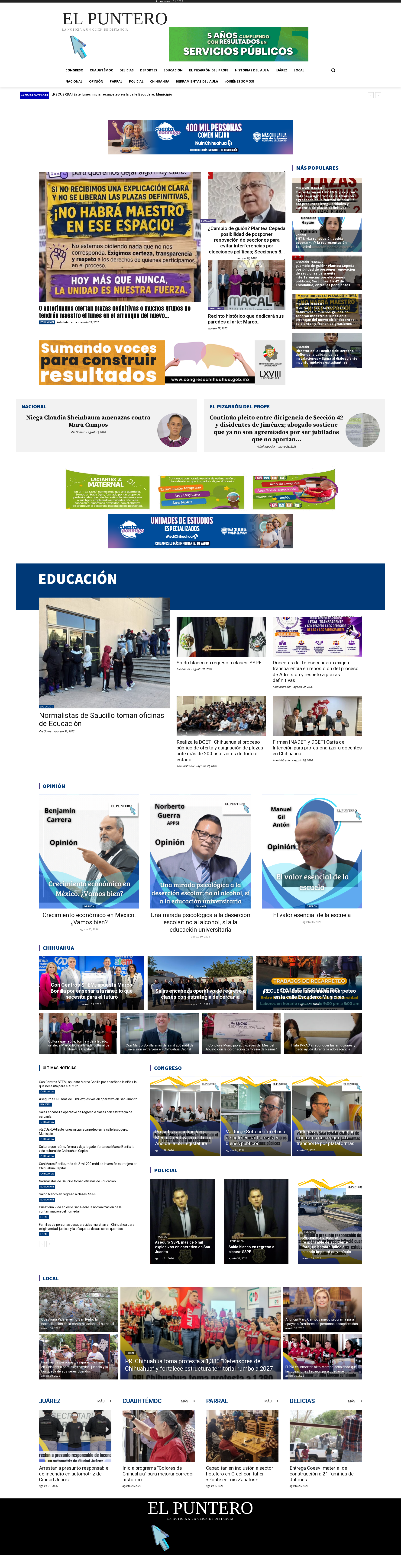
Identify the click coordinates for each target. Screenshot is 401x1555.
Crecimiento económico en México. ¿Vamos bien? (89, 919)
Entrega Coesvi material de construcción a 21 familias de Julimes (322, 1473)
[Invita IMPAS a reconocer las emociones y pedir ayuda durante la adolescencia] (323, 1033)
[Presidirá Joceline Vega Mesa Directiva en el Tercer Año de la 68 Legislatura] (185, 1116)
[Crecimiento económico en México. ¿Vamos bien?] (89, 851)
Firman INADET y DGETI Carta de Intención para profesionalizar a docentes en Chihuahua (317, 747)
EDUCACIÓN (47, 322)
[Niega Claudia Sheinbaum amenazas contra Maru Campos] (174, 430)
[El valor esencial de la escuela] (312, 851)
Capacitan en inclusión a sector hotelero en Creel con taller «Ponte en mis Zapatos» (239, 1473)
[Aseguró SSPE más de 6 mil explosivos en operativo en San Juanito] (182, 1221)
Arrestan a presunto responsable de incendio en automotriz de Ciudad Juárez (73, 1473)
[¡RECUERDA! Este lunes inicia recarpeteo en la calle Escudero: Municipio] (309, 983)
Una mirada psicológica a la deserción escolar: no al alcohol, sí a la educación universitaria (200, 922)
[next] (378, 95)
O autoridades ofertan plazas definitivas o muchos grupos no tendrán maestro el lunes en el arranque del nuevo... (115, 312)
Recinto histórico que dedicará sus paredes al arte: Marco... (246, 319)
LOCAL (44, 1217)
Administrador (67, 322)
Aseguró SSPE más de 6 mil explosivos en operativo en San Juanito (107, 94)
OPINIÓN (89, 906)
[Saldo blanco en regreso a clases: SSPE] (221, 637)
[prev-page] (42, 1244)
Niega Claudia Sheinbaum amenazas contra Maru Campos (88, 421)
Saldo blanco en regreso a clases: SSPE (219, 663)
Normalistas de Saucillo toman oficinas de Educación (101, 719)
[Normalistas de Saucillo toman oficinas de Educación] (104, 653)
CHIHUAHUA (216, 308)
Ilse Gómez (77, 432)
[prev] (371, 95)
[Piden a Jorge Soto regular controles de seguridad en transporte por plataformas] (327, 1116)
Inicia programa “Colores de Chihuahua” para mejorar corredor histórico (158, 1473)
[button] (333, 70)
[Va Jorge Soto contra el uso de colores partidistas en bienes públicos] (256, 1116)
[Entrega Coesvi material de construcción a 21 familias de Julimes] (326, 1436)
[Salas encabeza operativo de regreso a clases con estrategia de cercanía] (200, 983)
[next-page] (49, 1244)
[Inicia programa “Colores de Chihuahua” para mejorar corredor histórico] (159, 1436)
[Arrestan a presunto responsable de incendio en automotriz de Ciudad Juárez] (75, 1436)
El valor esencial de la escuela (312, 915)
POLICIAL (45, 1104)
